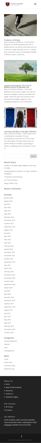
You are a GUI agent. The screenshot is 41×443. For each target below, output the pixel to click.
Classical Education (10, 341)
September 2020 (9, 284)
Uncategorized (9, 351)
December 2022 (9, 220)
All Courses (9, 407)
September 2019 (9, 307)
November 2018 (9, 329)
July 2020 (7, 291)
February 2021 (9, 272)
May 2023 (7, 211)
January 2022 (8, 249)
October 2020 (8, 281)
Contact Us (9, 394)
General (6, 344)
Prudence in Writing (12, 40)
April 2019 (7, 323)
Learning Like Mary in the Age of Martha (20, 131)
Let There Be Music (10, 180)
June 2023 (7, 207)
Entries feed (8, 362)
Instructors (9, 391)
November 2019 (9, 300)
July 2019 (7, 313)
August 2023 (8, 201)
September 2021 (9, 262)
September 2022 (9, 227)
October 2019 (8, 304)
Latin (5, 347)
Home (8, 384)
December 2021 (9, 252)
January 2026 (8, 198)
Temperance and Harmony (13, 177)
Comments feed (9, 366)
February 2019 (9, 326)
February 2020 (9, 297)
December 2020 (9, 275)
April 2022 (7, 243)
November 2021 (9, 256)
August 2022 (8, 230)
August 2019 (8, 310)
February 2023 (9, 217)
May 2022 (7, 240)
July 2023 (7, 204)
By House (9, 410)
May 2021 (7, 265)
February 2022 (9, 246)
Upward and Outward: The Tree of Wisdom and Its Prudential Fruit (17, 86)
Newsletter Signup (12, 397)
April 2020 (7, 294)
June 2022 (7, 236)
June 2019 (7, 316)
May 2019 (7, 320)
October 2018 (8, 332)
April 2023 (7, 214)
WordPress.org (9, 369)
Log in (6, 359)
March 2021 (8, 268)
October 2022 (8, 223)
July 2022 (7, 233)
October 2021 (8, 259)
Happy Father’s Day (10, 183)
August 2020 (8, 288)
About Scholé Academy (13, 387)
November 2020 (9, 278)
